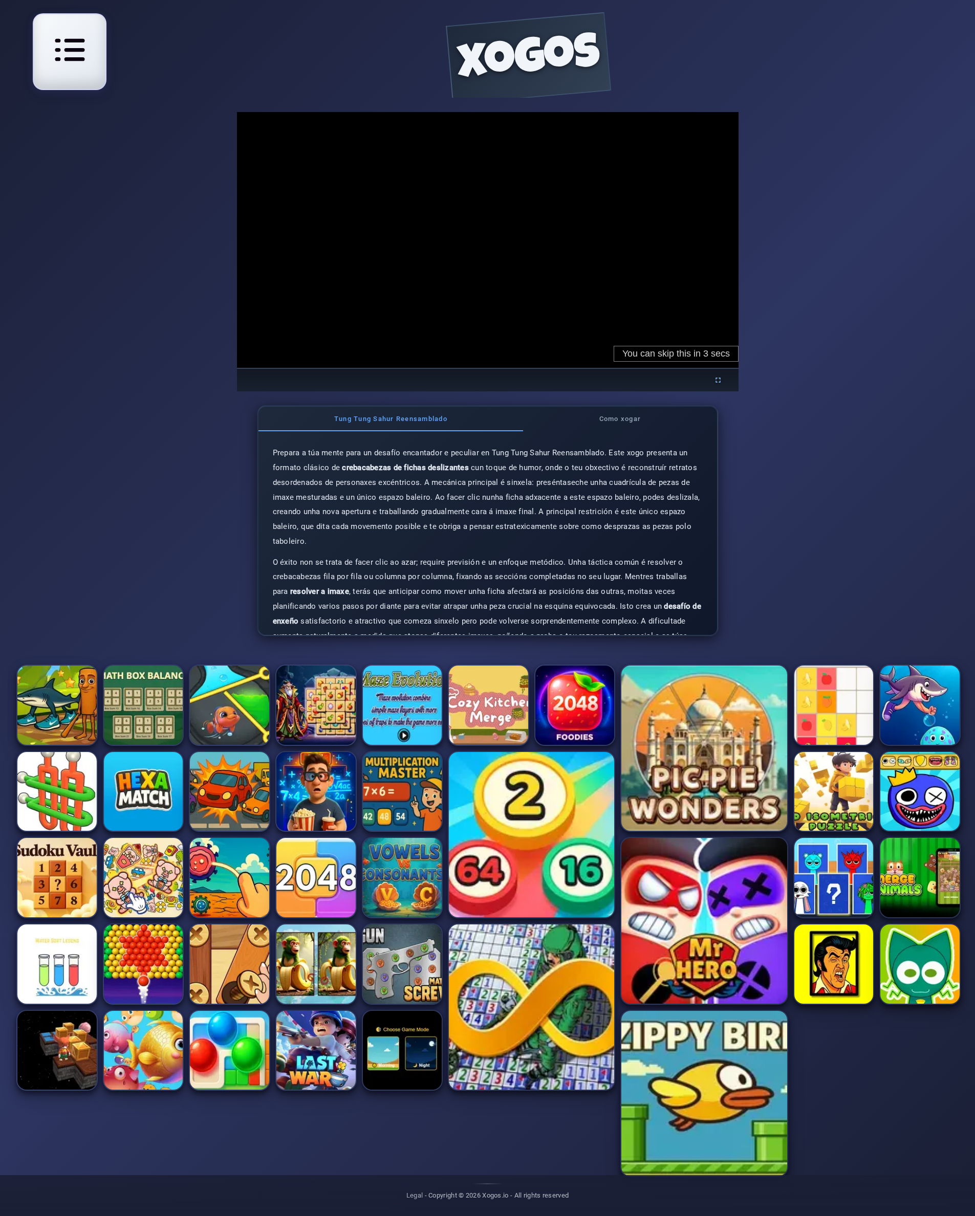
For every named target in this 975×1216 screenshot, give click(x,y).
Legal (414, 1195)
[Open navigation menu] (69, 50)
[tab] (391, 419)
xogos (528, 62)
